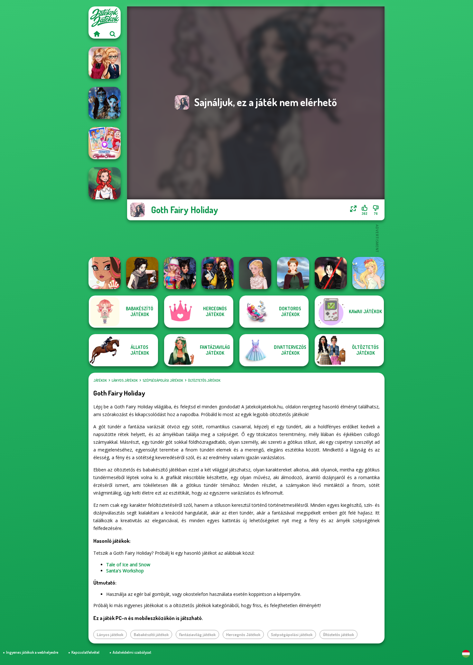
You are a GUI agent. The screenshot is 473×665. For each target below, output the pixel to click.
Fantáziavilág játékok (197, 634)
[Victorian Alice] (255, 273)
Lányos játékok (125, 380)
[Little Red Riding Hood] (104, 183)
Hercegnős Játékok (243, 634)
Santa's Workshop (125, 571)
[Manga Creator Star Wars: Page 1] (142, 273)
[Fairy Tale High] (104, 273)
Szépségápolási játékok (163, 380)
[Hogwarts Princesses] (217, 273)
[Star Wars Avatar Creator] (331, 273)
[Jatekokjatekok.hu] (96, 34)
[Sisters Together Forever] (104, 143)
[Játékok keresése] (113, 34)
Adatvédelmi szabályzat (132, 652)
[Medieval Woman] (293, 273)
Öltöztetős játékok (204, 380)
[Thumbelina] (368, 273)
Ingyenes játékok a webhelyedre (32, 652)
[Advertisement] (256, 237)
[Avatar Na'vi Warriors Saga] (104, 103)
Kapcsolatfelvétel (85, 652)
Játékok (100, 380)
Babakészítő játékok (151, 634)
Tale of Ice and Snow (128, 564)
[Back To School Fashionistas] (104, 63)
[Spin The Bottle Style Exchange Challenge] (180, 273)
